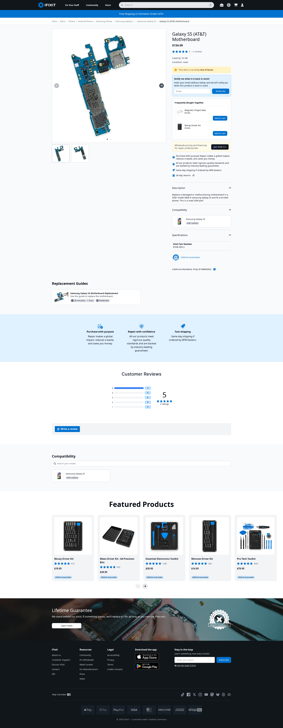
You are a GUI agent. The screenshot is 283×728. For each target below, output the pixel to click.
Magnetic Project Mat (195, 110)
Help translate (59, 694)
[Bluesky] (217, 694)
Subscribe (224, 659)
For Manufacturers (89, 669)
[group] (56, 85)
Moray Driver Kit (193, 125)
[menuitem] (72, 5)
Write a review (69, 429)
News (82, 678)
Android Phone (85, 21)
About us (56, 655)
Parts (62, 21)
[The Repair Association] (229, 694)
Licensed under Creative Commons (149, 719)
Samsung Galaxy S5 (146, 21)
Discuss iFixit (58, 664)
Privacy (110, 659)
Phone (72, 21)
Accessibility (113, 655)
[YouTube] (206, 694)
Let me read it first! (186, 665)
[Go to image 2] (111, 139)
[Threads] (223, 694)
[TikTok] (182, 694)
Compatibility (179, 210)
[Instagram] (200, 694)
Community (85, 655)
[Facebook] (188, 694)
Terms (110, 664)
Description (178, 188)
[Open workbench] (222, 5)
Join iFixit (220, 146)
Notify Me (220, 91)
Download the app (146, 649)
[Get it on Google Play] (147, 666)
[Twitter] (194, 694)
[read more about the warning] (214, 269)
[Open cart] (236, 5)
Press (82, 674)
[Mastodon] (212, 694)
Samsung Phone (104, 21)
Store (54, 21)
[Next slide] (145, 586)
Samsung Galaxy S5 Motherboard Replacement (94, 293)
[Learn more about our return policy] (193, 175)
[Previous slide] (138, 586)
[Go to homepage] (48, 5)
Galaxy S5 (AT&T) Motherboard (174, 21)
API (53, 674)
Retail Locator (86, 664)
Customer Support (61, 659)
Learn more (66, 625)
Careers (56, 669)
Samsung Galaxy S (124, 21)
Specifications (180, 235)
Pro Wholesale (87, 659)
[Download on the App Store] (147, 656)
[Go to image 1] (107, 139)
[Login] (242, 5)
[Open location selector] (229, 5)
